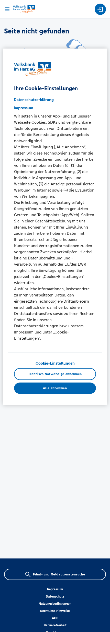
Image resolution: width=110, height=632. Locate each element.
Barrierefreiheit (55, 625)
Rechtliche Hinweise (55, 611)
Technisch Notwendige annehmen (55, 374)
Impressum (55, 589)
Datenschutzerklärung (34, 99)
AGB (55, 618)
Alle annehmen (55, 388)
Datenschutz (55, 596)
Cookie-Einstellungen (55, 363)
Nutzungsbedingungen (55, 604)
